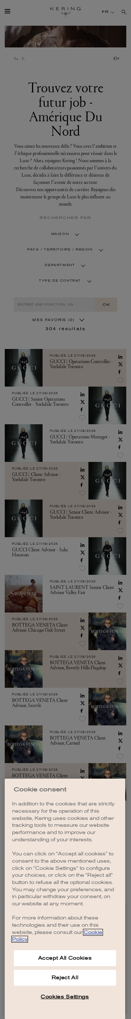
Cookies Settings (65, 996)
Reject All (65, 977)
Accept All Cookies (65, 958)
